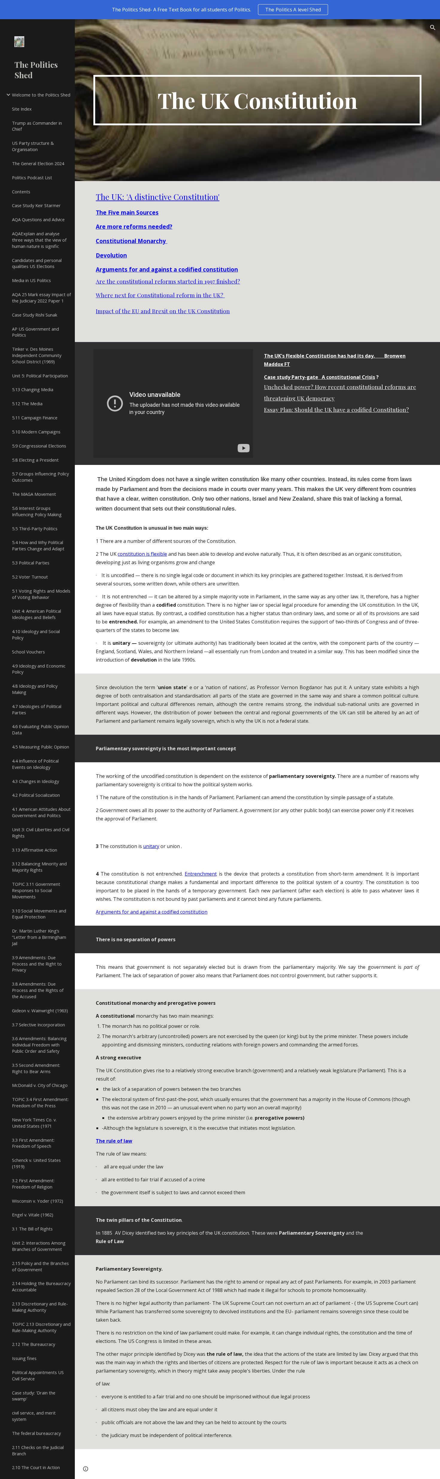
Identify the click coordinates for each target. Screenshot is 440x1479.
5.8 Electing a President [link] (35, 460)
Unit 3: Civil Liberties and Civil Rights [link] (40, 832)
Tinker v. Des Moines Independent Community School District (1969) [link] (36, 355)
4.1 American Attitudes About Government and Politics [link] (41, 812)
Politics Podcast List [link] (32, 177)
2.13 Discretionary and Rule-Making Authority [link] (40, 1307)
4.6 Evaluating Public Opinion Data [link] (40, 729)
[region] (220, 9)
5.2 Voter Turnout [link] (30, 577)
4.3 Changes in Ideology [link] (35, 781)
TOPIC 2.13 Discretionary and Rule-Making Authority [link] (41, 1327)
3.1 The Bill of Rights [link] (32, 1229)
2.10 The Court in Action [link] (36, 1467)
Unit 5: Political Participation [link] (40, 376)
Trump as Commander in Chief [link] (37, 126)
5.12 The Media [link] (27, 403)
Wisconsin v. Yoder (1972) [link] (37, 1201)
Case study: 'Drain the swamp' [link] (33, 1396)
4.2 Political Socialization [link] (36, 795)
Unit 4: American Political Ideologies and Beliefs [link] (36, 614)
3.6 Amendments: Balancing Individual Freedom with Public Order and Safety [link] (39, 1044)
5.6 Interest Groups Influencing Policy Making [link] (37, 511)
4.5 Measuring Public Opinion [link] (40, 747)
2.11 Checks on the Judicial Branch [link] (38, 1450)
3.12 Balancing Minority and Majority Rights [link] (39, 867)
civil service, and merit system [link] (34, 1416)
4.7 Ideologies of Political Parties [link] (36, 709)
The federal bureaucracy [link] (36, 1433)
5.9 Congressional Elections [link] (39, 446)
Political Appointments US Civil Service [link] (38, 1375)
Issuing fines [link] (24, 1358)
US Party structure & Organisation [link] (33, 146)
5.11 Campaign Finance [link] (34, 418)
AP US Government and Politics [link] (35, 332)
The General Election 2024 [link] (38, 163)
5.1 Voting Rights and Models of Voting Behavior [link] (41, 594)
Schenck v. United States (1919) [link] (36, 1163)
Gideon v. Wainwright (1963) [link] (40, 1010)
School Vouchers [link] (28, 652)
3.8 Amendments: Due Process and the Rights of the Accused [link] (37, 990)
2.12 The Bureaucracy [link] (33, 1344)
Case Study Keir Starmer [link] (36, 205)
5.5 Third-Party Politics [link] (34, 528)
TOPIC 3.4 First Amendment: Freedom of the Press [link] (40, 1102)
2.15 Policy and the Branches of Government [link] (40, 1266)
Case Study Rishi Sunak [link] (34, 315)
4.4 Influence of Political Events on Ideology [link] (35, 764)
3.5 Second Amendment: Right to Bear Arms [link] (36, 1068)
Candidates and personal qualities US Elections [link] (37, 263)
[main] (257, 100)
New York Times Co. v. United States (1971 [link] (34, 1123)
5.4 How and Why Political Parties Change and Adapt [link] (38, 545)
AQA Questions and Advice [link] (38, 219)
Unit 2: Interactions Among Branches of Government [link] (39, 1246)
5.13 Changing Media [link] (32, 389)
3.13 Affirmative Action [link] (34, 850)
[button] (433, 27)
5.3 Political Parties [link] (30, 563)
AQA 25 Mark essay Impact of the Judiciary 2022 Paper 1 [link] (41, 297)
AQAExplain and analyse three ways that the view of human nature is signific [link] (39, 240)
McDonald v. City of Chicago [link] (40, 1085)
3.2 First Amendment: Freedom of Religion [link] (33, 1183)
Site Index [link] (22, 109)
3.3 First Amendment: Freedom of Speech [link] (33, 1143)
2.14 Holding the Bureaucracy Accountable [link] (41, 1286)
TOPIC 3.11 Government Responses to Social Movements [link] (36, 890)
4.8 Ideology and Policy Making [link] (34, 689)
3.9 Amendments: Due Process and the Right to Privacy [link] (37, 963)
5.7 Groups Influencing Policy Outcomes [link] (40, 477)
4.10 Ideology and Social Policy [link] (36, 634)
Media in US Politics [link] (31, 280)
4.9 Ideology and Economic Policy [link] (39, 669)
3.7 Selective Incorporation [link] (38, 1025)
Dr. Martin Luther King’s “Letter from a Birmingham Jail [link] (39, 937)
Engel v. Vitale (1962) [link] (32, 1215)
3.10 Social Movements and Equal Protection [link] (39, 914)
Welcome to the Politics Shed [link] (41, 95)
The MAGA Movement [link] (34, 494)
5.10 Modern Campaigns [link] (36, 432)
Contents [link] (21, 192)
